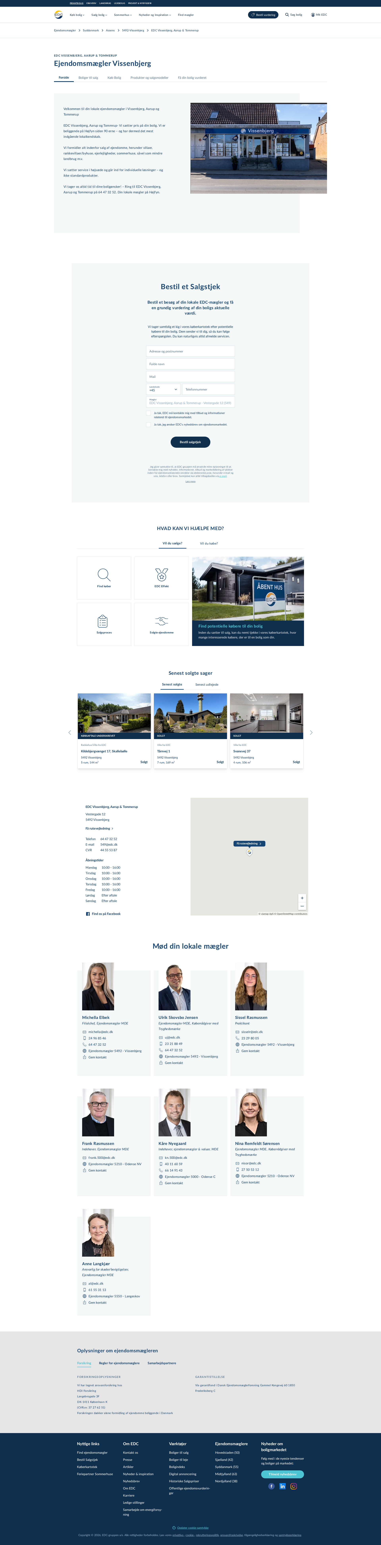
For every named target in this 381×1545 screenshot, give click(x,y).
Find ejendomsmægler (92, 1452)
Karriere (128, 1495)
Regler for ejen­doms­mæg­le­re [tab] (119, 1363)
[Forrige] (70, 732)
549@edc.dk (108, 844)
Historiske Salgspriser (184, 1481)
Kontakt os (130, 1452)
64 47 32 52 (108, 839)
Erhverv (91, 3)
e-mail (223, 476)
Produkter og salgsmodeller (149, 77)
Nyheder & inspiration (138, 1474)
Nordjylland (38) (226, 1481)
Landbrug (105, 3)
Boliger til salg (88, 77)
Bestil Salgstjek (87, 1459)
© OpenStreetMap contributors (290, 913)
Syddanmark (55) (226, 1467)
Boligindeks (177, 1467)
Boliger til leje (178, 1459)
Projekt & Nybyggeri (140, 3)
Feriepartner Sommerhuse (95, 1474)
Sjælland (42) (224, 1459)
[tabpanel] (190, 601)
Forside (64, 77)
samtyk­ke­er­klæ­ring (290, 1535)
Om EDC (129, 1488)
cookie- (190, 1535)
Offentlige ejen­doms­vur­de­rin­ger (189, 1490)
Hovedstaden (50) (227, 1452)
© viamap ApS (266, 913)
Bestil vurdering (265, 14)
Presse (127, 1459)
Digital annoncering (182, 1474)
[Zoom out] (302, 906)
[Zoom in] (302, 898)
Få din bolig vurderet (192, 77)
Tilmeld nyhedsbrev (282, 1474)
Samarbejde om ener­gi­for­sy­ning (142, 1512)
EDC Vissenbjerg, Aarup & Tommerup (175, 30)
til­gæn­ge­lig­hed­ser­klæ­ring (259, 1535)
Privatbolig (76, 3)
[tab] (172, 684)
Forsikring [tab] (84, 1363)
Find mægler (186, 14)
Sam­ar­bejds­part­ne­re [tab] (162, 1363)
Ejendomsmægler (65, 30)
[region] (249, 856)
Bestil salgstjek (190, 442)
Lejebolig (119, 3)
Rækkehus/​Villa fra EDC (93, 744)
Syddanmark (91, 30)
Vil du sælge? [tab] (172, 543)
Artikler (128, 1467)
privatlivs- (178, 1535)
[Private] (59, 14)
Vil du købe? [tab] (209, 543)
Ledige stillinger (133, 1502)
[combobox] (190, 351)
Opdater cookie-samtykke (193, 1527)
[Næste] (310, 732)
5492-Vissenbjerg (133, 30)
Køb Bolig (114, 77)
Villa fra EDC (163, 744)
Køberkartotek (87, 1467)
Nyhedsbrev (131, 1481)
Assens (110, 30)
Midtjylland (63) (226, 1474)
